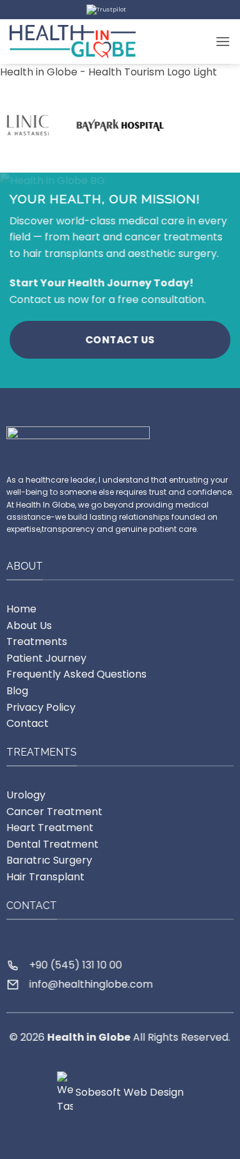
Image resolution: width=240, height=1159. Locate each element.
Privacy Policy (41, 706)
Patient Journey (46, 657)
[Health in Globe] (73, 41)
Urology (25, 795)
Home (21, 609)
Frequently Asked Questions (76, 674)
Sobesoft (97, 1092)
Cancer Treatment (54, 811)
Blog (17, 690)
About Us (29, 625)
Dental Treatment (52, 844)
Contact (27, 723)
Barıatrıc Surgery (49, 860)
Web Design (154, 1092)
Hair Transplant (45, 876)
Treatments (36, 641)
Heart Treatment (49, 827)
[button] (222, 41)
